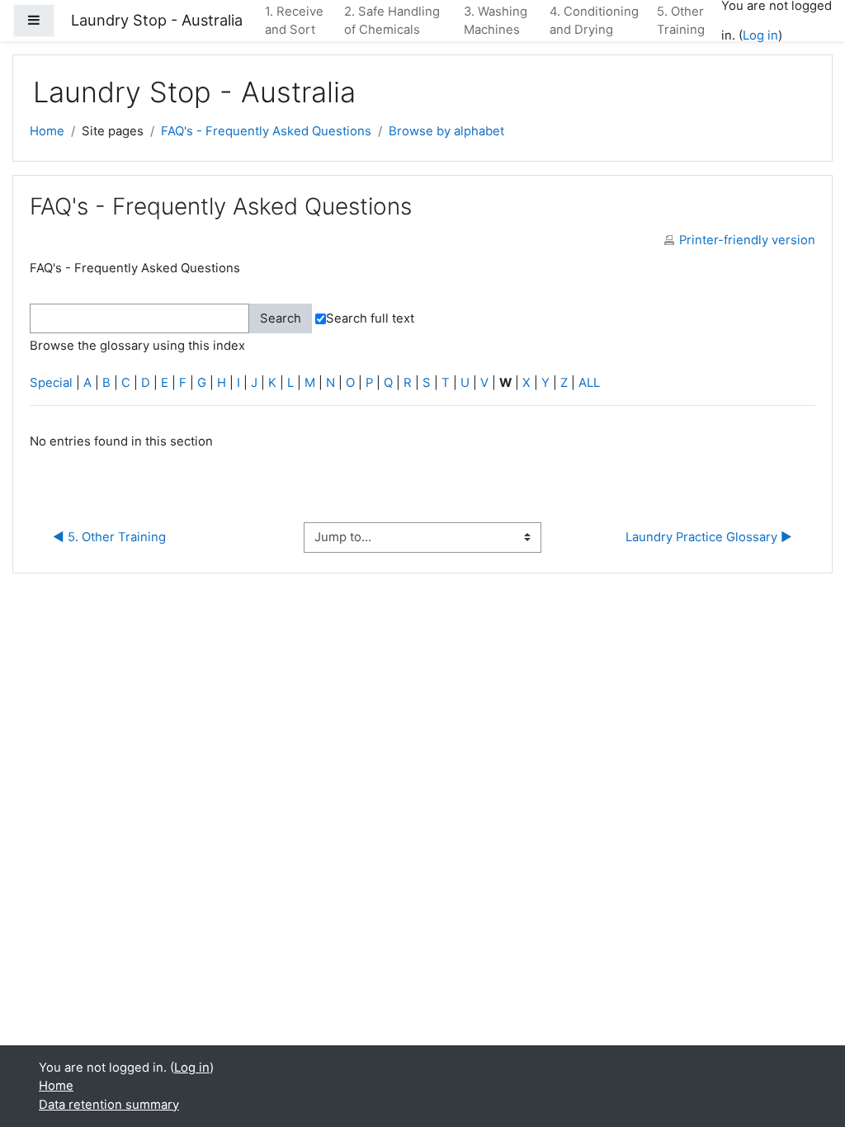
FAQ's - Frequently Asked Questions (266, 131)
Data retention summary (109, 1104)
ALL (589, 382)
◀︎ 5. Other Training (109, 537)
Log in (760, 35)
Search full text (370, 318)
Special (51, 382)
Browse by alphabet (446, 131)
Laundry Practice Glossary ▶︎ (708, 537)
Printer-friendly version (747, 240)
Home (47, 131)
